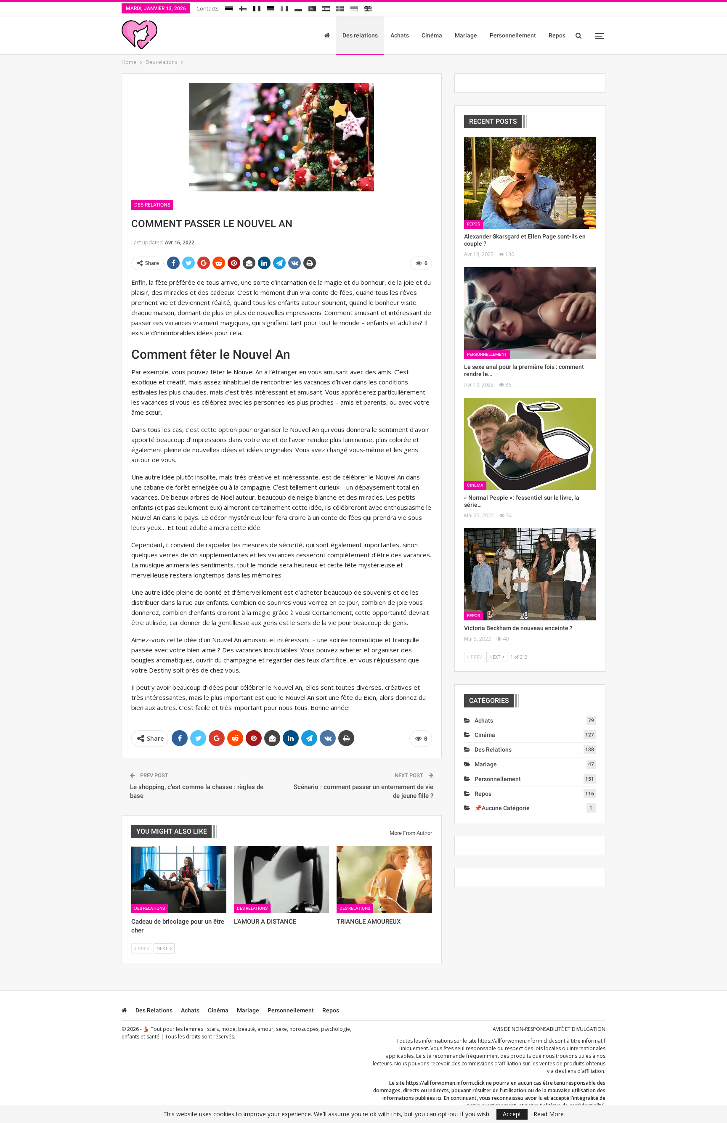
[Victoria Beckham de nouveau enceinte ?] (530, 574)
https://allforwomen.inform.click (516, 1040)
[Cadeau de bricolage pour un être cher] (178, 879)
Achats (399, 35)
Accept (512, 1114)
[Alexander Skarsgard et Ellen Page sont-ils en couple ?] (530, 183)
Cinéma (432, 35)
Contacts (207, 8)
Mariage (466, 35)
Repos (557, 35)
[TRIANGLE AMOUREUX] (384, 879)
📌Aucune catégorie (502, 808)
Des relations (360, 35)
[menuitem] (229, 7)
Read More (548, 1114)
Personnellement (513, 35)
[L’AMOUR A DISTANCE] (281, 879)
